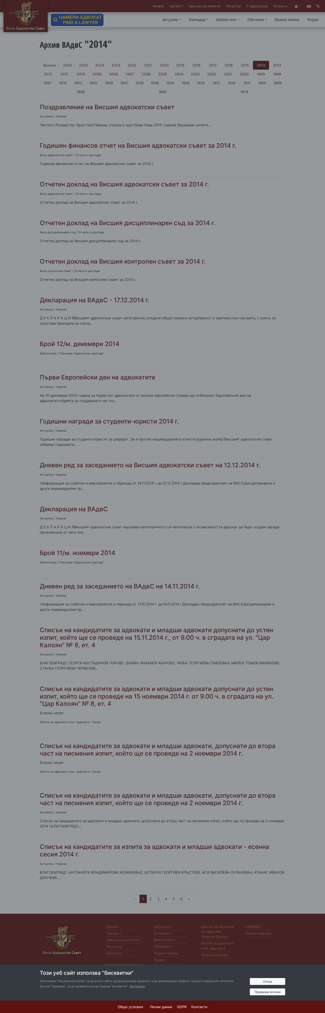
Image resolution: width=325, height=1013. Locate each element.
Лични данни (161, 1007)
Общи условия (130, 1007)
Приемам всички (268, 992)
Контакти (199, 1007)
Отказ (267, 981)
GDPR (182, 1007)
